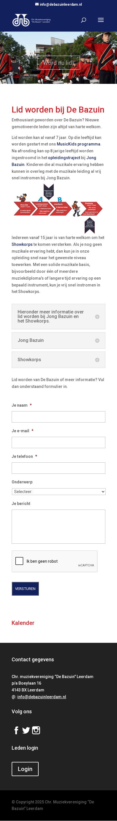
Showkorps (22, 244)
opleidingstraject (64, 157)
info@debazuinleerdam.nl (41, 697)
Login (25, 769)
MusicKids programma (78, 144)
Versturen (25, 589)
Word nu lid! (58, 60)
